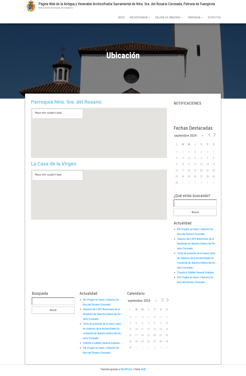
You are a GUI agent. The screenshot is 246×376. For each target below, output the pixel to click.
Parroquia (194, 17)
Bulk (143, 369)
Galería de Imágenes (168, 17)
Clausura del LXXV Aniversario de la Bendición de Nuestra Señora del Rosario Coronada (196, 243)
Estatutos (214, 17)
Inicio (121, 17)
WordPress (126, 369)
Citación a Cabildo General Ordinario (195, 272)
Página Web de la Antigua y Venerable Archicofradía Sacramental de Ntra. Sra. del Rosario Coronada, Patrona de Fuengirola (126, 4)
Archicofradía (139, 17)
